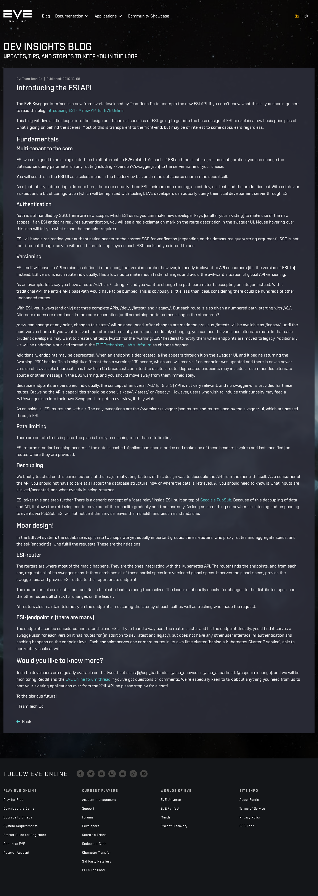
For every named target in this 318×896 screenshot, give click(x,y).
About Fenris (249, 799)
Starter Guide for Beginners (24, 835)
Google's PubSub (215, 499)
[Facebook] (80, 773)
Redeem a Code (94, 843)
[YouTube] (101, 773)
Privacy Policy (250, 817)
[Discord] (122, 773)
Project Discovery (174, 826)
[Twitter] (91, 773)
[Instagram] (133, 773)
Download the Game (19, 808)
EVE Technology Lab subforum (123, 344)
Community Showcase (148, 15)
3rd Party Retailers (96, 861)
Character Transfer (96, 852)
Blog (46, 15)
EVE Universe (171, 799)
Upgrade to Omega (17, 817)
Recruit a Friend (94, 835)
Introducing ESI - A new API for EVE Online (85, 110)
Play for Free (13, 799)
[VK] (144, 773)
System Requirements (20, 826)
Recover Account (16, 852)
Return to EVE (14, 843)
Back (26, 721)
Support (88, 808)
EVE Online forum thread (88, 679)
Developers (90, 826)
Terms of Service (252, 808)
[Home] (17, 16)
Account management (99, 799)
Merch (165, 817)
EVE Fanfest (170, 808)
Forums (88, 817)
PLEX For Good (93, 870)
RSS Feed (246, 826)
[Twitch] (112, 773)
